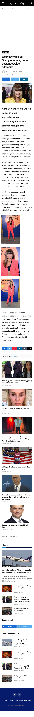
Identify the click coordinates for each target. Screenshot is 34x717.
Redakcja (8, 71)
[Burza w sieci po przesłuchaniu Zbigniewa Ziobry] (17, 514)
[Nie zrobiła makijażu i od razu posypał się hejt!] (17, 397)
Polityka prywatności (24, 700)
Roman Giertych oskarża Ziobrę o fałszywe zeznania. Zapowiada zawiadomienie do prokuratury (16, 497)
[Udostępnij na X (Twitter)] (15, 79)
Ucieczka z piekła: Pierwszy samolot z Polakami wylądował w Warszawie (23, 642)
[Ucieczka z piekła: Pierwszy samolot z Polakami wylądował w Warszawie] (17, 558)
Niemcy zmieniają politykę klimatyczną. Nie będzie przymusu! (22, 588)
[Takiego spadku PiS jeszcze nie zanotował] (7, 611)
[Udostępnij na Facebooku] (6, 79)
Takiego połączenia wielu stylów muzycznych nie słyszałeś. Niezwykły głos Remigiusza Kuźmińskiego (16, 439)
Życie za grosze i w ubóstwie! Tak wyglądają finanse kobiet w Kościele (22, 599)
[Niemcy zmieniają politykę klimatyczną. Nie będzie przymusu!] (7, 588)
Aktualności (6, 566)
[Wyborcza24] (17, 3)
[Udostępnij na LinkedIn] (24, 79)
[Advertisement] (17, 30)
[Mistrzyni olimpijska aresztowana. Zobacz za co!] (17, 455)
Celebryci (6, 52)
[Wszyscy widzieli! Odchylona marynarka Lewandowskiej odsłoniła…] (17, 93)
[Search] (31, 3)
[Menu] (3, 3)
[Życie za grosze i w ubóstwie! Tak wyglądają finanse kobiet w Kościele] (17, 369)
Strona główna (8, 700)
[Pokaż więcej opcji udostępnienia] (30, 79)
